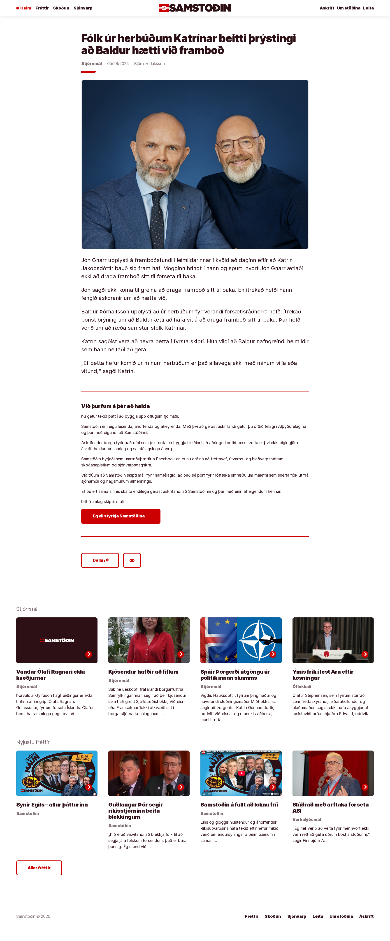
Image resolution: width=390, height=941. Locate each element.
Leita (368, 8)
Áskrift (327, 8)
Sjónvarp (83, 8)
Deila (101, 560)
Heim (25, 8)
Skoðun (61, 8)
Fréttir (42, 8)
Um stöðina (348, 8)
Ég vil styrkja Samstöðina (122, 516)
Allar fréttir (39, 867)
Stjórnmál (91, 63)
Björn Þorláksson (149, 63)
